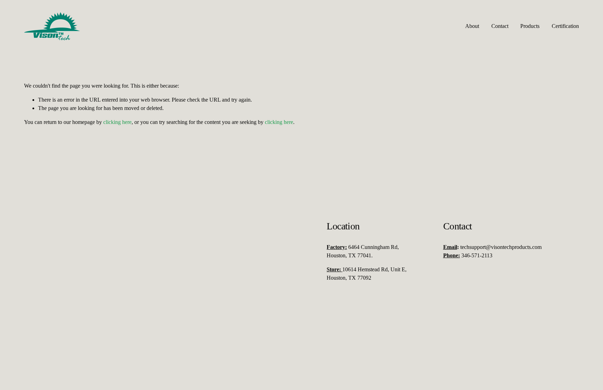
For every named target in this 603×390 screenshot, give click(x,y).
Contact (499, 26)
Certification (565, 26)
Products (529, 26)
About (472, 26)
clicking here (117, 122)
